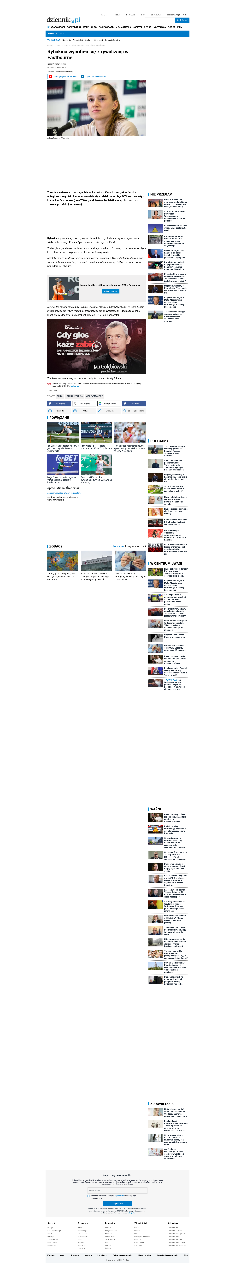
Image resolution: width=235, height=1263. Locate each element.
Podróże (81, 1245)
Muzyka (108, 1245)
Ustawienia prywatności (167, 1255)
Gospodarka (82, 1234)
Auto (80, 1228)
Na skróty (51, 1223)
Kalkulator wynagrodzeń (177, 1245)
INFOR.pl (104, 15)
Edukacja (108, 1234)
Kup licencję (74, 386)
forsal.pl (117, 15)
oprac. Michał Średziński (56, 64)
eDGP (49, 1234)
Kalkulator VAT (173, 1236)
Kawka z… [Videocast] (94, 40)
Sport (51, 33)
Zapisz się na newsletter (95, 76)
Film (106, 1242)
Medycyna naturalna (142, 1236)
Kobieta (108, 1228)
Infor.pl (50, 1228)
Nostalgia (66, 40)
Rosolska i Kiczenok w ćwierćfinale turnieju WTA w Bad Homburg (96, 480)
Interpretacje (52, 1242)
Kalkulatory (173, 1223)
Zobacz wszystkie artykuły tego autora (64, 493)
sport (58, 45)
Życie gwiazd (110, 1239)
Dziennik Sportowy (113, 40)
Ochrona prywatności (122, 1255)
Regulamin (102, 1255)
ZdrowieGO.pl (156, 15)
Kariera (88, 1255)
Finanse (137, 1231)
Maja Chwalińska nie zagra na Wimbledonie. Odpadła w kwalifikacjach (61, 480)
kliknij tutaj (131, 1213)
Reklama (75, 1255)
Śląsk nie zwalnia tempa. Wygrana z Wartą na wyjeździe (62, 498)
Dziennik (50, 45)
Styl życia (138, 1245)
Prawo (136, 1228)
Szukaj (184, 20)
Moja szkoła (110, 1236)
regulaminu (119, 1196)
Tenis (61, 33)
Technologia (83, 1231)
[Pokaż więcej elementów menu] (187, 27)
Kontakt (51, 1255)
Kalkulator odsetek (175, 1239)
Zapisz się (117, 1203)
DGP (143, 15)
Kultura (108, 1248)
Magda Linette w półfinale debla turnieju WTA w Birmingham (110, 285)
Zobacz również (111, 291)
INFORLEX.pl (130, 15)
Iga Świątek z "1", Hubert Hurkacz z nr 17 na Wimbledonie (96, 447)
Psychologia (139, 1242)
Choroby (137, 1239)
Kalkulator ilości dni (175, 1231)
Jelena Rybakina (74, 396)
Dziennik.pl (83, 1223)
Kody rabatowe (111, 1231)
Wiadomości (83, 1236)
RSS (186, 1255)
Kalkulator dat (173, 1228)
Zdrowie (81, 1242)
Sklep (185, 15)
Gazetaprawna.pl (54, 1231)
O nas (62, 1255)
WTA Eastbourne (94, 396)
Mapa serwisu (144, 1255)
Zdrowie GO (78, 40)
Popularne (118, 546)
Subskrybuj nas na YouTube (64, 76)
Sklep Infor (51, 1245)
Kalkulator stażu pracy (176, 1234)
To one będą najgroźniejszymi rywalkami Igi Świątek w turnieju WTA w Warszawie (129, 448)
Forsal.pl (50, 1236)
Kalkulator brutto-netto (176, 1242)
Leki (135, 1234)
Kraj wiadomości (136, 546)
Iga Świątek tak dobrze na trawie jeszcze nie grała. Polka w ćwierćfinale (63, 448)
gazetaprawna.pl (173, 15)
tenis (60, 396)
